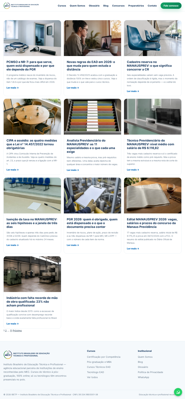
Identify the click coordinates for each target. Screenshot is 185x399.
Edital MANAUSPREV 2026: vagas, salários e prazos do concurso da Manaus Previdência (152, 223)
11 (11, 330)
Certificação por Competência (103, 356)
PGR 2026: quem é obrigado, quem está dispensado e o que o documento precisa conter (92, 223)
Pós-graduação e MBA (99, 361)
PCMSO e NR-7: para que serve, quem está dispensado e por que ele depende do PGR (30, 65)
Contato (152, 5)
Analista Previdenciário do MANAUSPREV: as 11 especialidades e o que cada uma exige (91, 146)
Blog (105, 5)
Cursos (62, 5)
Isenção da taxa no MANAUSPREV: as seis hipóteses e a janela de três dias (32, 223)
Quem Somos (77, 5)
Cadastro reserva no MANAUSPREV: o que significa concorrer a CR (149, 65)
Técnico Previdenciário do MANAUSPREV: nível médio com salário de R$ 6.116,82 (150, 144)
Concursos (118, 5)
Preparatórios (136, 5)
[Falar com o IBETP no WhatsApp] (178, 392)
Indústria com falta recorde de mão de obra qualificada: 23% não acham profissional (32, 301)
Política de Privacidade (150, 372)
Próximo (17, 330)
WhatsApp (143, 377)
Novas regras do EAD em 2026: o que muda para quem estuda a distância (91, 65)
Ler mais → (13, 87)
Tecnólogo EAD (95, 372)
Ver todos (92, 377)
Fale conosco (171, 5)
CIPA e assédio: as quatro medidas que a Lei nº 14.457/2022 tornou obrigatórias (32, 144)
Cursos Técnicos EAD (99, 366)
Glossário (94, 5)
